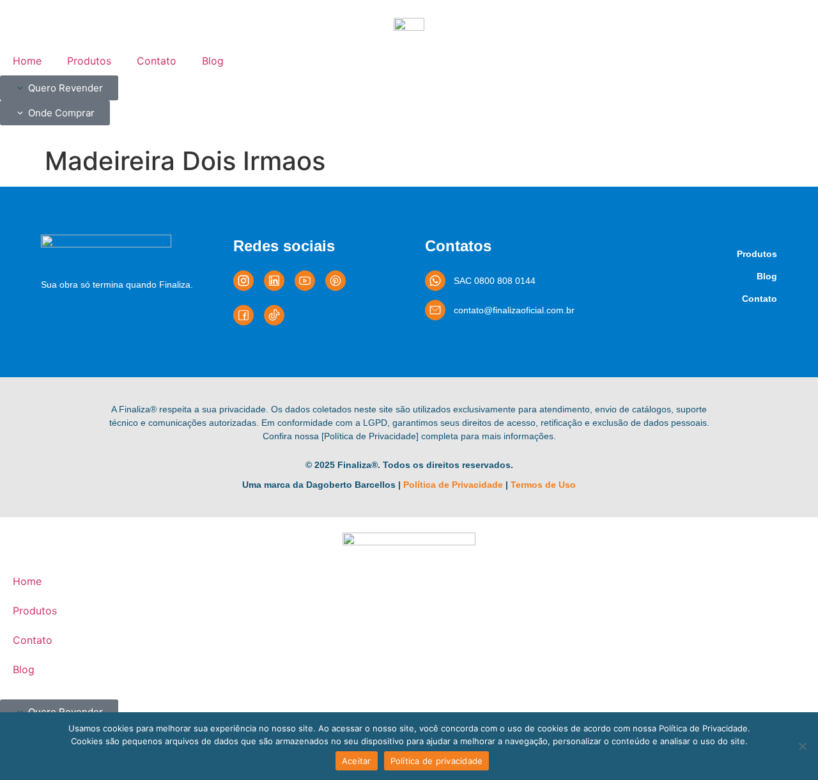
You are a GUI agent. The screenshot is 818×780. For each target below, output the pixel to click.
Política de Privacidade (453, 485)
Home (27, 60)
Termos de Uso (543, 485)
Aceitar (356, 761)
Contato (156, 60)
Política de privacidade (436, 761)
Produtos (89, 60)
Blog (213, 60)
